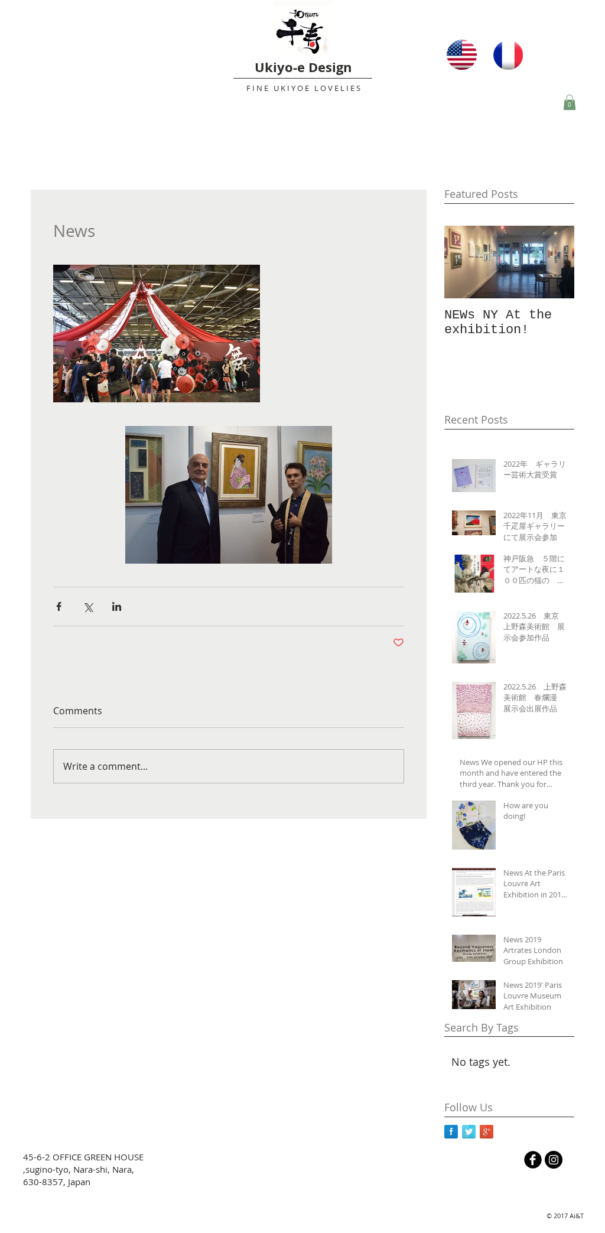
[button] (569, 102)
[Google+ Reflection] (486, 1131)
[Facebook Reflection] (451, 1131)
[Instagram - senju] (553, 1160)
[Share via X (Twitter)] (87, 606)
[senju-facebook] (533, 1160)
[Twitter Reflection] (469, 1131)
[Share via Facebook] (58, 606)
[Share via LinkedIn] (116, 606)
